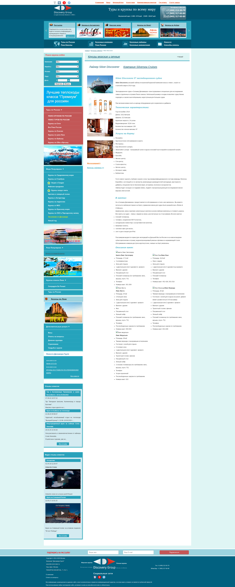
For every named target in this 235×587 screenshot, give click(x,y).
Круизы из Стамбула (56, 179)
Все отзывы (63, 444)
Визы (108, 2)
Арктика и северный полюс (59, 194)
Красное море (115, 25)
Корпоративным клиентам (146, 2)
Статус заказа (174, 2)
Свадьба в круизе (55, 348)
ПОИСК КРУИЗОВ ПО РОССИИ (60, 116)
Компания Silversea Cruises (140, 66)
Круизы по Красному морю (59, 209)
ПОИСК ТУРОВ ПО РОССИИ (59, 120)
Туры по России (54, 292)
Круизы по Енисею (55, 131)
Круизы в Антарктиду (91, 25)
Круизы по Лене (59, 299)
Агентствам (130, 2)
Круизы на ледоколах (56, 202)
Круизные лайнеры (96, 50)
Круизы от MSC (54, 205)
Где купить (163, 2)
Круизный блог (118, 2)
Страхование (53, 344)
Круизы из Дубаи (172, 25)
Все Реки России (54, 127)
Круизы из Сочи (54, 123)
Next (189, 30)
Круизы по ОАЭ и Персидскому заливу (63, 213)
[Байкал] (63, 276)
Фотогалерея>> (93, 163)
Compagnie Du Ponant (56, 286)
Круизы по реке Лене (56, 135)
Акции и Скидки (57, 183)
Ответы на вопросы (56, 336)
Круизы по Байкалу (55, 139)
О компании (99, 2)
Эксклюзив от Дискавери (58, 217)
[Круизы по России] (63, 243)
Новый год (52, 221)
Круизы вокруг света (59, 190)
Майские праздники (56, 186)
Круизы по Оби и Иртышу (58, 142)
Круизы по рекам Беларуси (55, 253)
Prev (46, 30)
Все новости (74, 376)
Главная (87, 50)
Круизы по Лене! (144, 25)
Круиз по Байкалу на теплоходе (58, 411)
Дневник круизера (55, 340)
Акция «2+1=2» (51, 363)
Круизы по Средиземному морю (61, 175)
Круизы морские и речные (104, 56)
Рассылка (58, 25)
